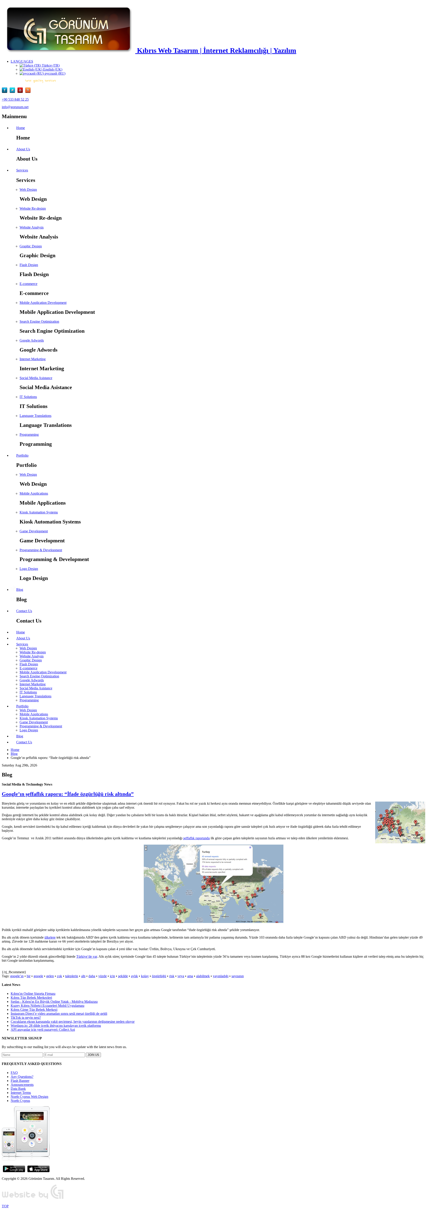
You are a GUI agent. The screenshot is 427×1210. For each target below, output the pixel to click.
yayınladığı (220, 976)
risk (171, 976)
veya (180, 976)
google (38, 976)
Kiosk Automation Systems (39, 512)
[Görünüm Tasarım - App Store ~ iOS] (38, 1171)
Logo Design (29, 569)
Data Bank (18, 1089)
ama (190, 976)
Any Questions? (22, 1077)
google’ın (17, 976)
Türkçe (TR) (50, 65)
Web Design (28, 189)
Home (15, 750)
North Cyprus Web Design (29, 1097)
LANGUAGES (22, 61)
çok (59, 976)
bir (28, 976)
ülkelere (50, 937)
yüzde (102, 976)
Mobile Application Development (43, 302)
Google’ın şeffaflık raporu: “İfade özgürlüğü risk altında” (68, 794)
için (112, 976)
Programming (29, 434)
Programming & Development (41, 550)
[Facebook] (6, 92)
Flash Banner (20, 1081)
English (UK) (52, 69)
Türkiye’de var (86, 956)
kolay (145, 976)
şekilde (123, 976)
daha (92, 976)
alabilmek (203, 976)
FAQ (14, 1073)
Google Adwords (32, 340)
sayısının (238, 976)
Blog (14, 754)
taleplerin (71, 976)
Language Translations (35, 416)
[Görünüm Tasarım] (33, 1198)
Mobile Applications (34, 493)
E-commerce (28, 284)
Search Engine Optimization (39, 321)
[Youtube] (21, 92)
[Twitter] (13, 92)
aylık (134, 976)
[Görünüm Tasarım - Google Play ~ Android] (14, 1171)
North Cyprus (20, 1101)
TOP (5, 1206)
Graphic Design (31, 246)
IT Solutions (28, 397)
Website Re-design (33, 208)
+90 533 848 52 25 (15, 99)
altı (83, 976)
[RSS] (28, 92)
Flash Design (29, 265)
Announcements (22, 1085)
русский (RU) (54, 73)
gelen (50, 976)
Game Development (34, 531)
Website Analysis (32, 227)
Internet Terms (21, 1093)
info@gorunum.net (15, 107)
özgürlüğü (159, 976)
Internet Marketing (33, 359)
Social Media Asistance (36, 378)
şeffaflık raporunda (196, 838)
